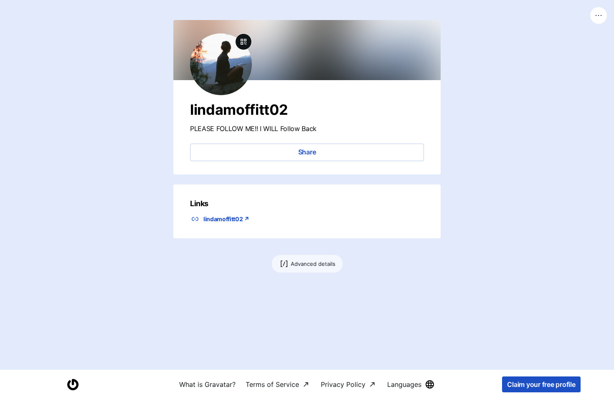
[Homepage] (72, 384)
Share (307, 152)
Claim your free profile (541, 384)
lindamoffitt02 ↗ (226, 218)
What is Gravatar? (207, 384)
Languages (404, 384)
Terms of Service (272, 384)
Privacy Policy (343, 384)
